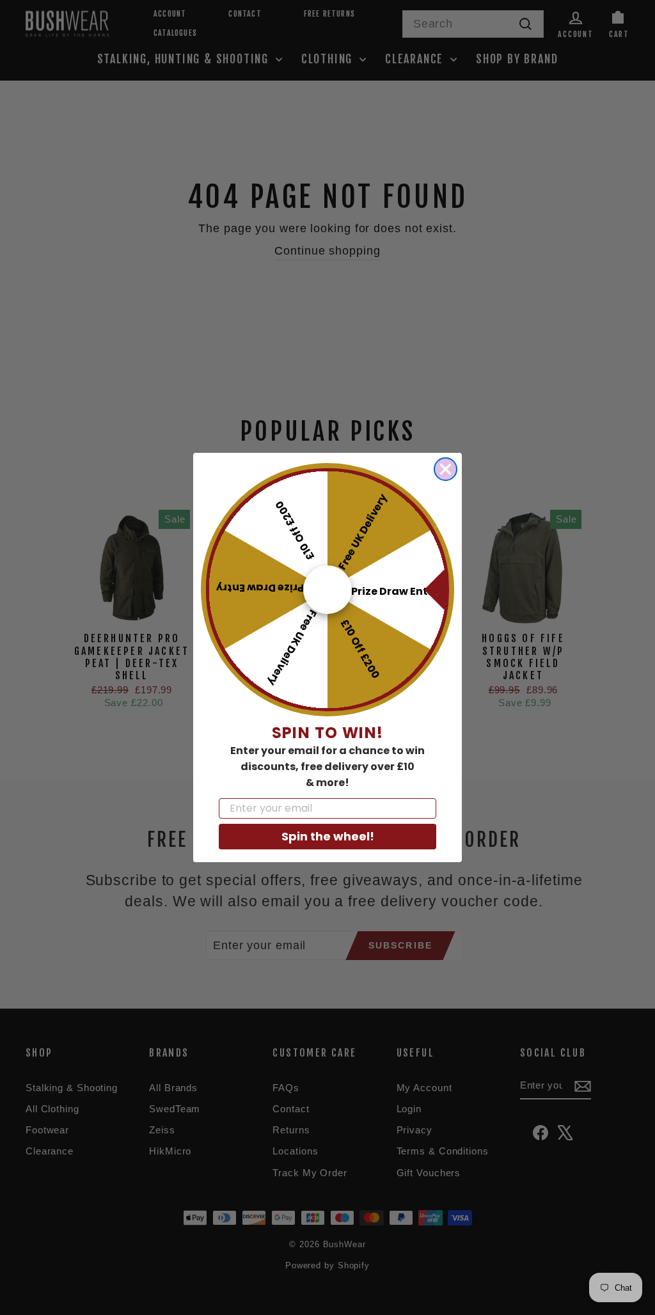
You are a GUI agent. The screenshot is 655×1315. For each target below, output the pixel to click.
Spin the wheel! (327, 836)
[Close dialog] (445, 469)
